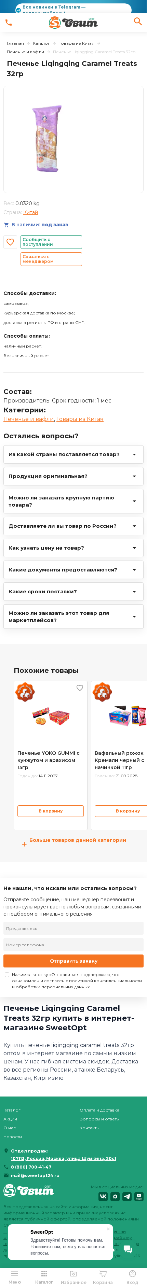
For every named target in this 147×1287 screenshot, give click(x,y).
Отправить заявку (73, 961)
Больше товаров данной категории (73, 844)
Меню (15, 1282)
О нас (9, 1127)
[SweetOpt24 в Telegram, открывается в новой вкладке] (127, 1196)
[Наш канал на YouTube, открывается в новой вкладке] (139, 1196)
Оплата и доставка (99, 1110)
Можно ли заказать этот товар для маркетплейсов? (59, 616)
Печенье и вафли (25, 51)
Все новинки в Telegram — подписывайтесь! (54, 10)
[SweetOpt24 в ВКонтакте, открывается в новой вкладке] (103, 1196)
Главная (15, 43)
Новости (12, 1136)
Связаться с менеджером (38, 259)
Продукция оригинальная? (48, 476)
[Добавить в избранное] (10, 242)
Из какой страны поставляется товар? (64, 454)
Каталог (41, 43)
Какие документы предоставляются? (63, 569)
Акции (10, 1118)
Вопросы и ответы (100, 1118)
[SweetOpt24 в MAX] (115, 1196)
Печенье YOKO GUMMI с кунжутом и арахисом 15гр (48, 760)
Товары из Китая (76, 43)
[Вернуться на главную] (28, 1192)
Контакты (89, 1127)
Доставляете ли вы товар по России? (63, 526)
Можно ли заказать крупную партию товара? (61, 501)
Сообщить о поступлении (38, 242)
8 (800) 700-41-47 (31, 1167)
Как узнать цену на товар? (46, 547)
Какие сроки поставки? (43, 591)
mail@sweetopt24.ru (35, 1175)
